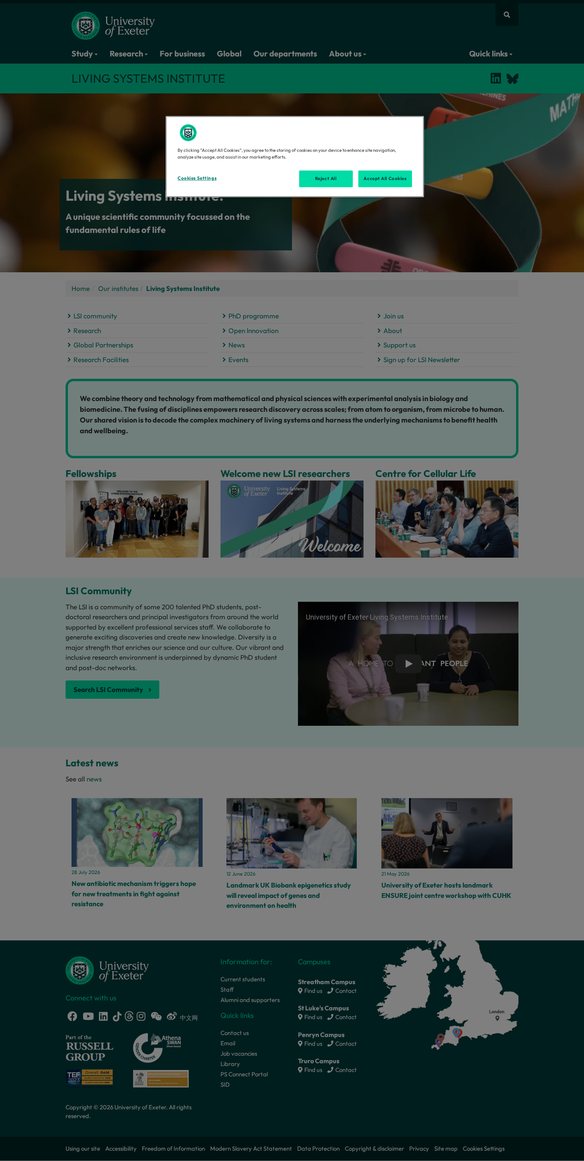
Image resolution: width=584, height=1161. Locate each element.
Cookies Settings (197, 178)
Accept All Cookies (385, 178)
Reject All (326, 178)
